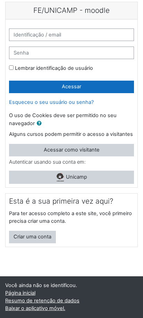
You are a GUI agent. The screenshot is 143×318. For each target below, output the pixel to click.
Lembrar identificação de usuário (54, 68)
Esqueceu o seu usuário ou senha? (51, 102)
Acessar (71, 86)
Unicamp (76, 177)
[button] (40, 124)
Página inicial (20, 293)
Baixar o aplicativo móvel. (35, 308)
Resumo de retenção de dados (42, 300)
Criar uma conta (32, 237)
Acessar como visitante (72, 150)
